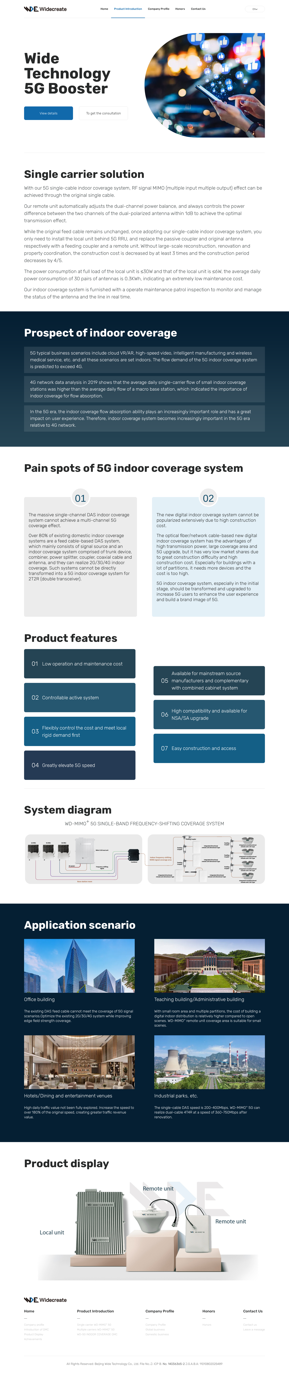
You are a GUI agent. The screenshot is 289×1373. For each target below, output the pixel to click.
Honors (180, 9)
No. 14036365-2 (174, 1364)
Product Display (33, 1334)
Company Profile (158, 9)
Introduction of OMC (36, 1329)
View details (48, 113)
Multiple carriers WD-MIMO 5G (96, 1329)
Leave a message (254, 1329)
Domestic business (157, 1334)
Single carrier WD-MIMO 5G (94, 1324)
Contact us (250, 1324)
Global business (155, 1329)
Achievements (33, 1339)
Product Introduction (128, 9)
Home (104, 9)
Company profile (34, 1324)
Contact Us (198, 9)
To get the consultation (103, 113)
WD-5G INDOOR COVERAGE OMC (97, 1334)
